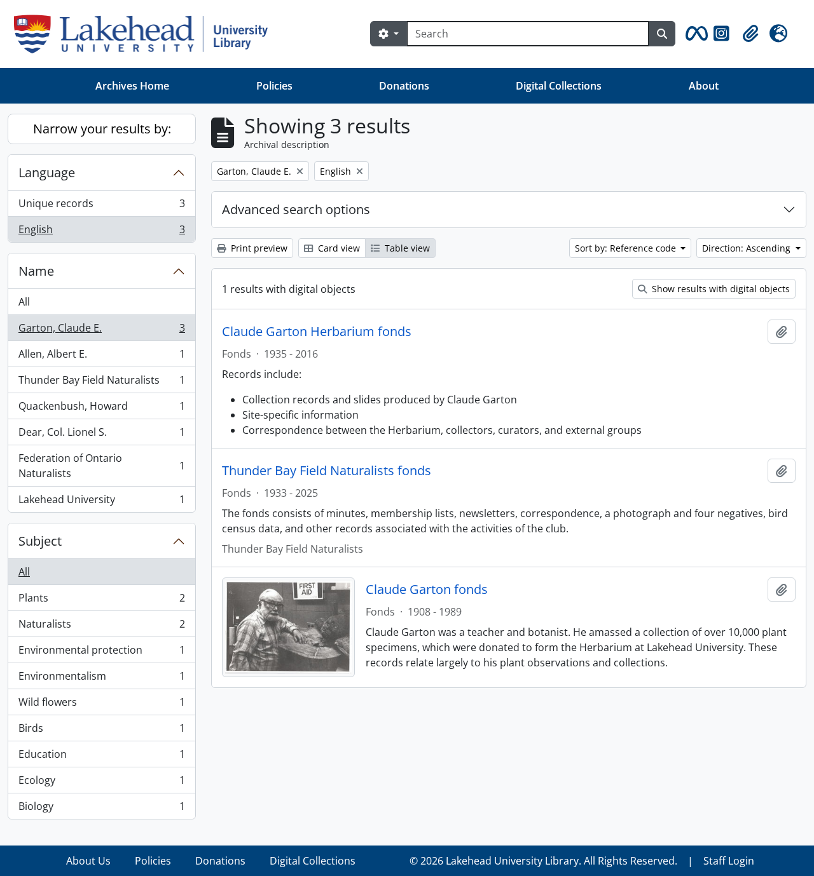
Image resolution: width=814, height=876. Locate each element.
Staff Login (728, 861)
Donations (404, 86)
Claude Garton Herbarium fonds (316, 331)
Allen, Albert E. (101, 357)
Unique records (101, 206)
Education (101, 757)
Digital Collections (559, 86)
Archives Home (132, 86)
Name (36, 271)
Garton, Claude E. (101, 331)
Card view (337, 248)
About (704, 86)
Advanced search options (296, 209)
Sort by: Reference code (627, 248)
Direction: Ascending (747, 248)
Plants (101, 601)
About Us (88, 861)
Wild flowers (101, 705)
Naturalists (101, 627)
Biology (101, 809)
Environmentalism (101, 679)
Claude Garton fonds (427, 589)
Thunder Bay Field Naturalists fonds (326, 470)
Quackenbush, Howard (101, 409)
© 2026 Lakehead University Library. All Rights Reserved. (543, 861)
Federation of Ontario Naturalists (101, 465)
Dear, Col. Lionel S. (101, 435)
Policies (274, 86)
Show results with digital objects (719, 289)
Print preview (257, 248)
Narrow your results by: (102, 128)
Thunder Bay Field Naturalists (101, 383)
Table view (406, 248)
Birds (101, 731)
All (24, 302)
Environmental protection (101, 653)
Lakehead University (101, 502)
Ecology (101, 783)
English (101, 232)
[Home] (146, 34)
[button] (694, 34)
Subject (40, 540)
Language (46, 172)
